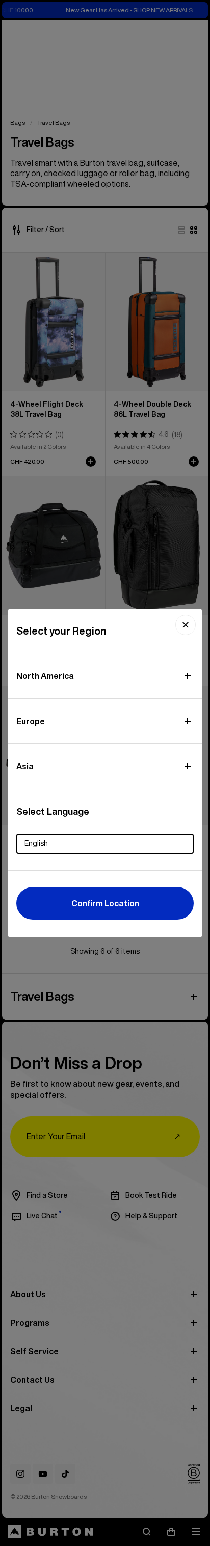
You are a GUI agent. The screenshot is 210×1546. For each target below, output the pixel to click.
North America (45, 676)
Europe (30, 721)
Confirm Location (105, 903)
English (36, 843)
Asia (25, 766)
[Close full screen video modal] (185, 625)
